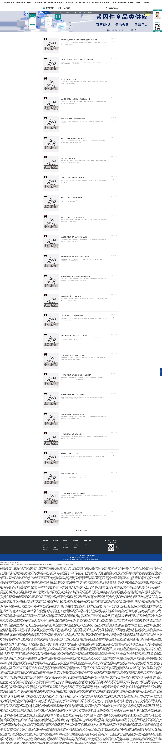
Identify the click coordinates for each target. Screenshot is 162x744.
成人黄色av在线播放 (61, 620)
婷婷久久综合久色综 (119, 647)
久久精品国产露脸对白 (156, 700)
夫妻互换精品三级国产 (112, 598)
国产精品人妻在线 (41, 691)
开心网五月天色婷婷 (51, 579)
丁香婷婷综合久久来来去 (49, 600)
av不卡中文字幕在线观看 (39, 571)
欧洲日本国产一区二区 (144, 626)
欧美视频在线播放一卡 (75, 609)
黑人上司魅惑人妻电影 (11, 647)
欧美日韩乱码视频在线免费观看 (22, 572)
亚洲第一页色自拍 (105, 662)
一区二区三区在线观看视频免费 (37, 600)
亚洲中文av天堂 (156, 579)
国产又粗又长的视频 (135, 639)
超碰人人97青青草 (126, 576)
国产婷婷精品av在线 (19, 577)
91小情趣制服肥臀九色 (99, 588)
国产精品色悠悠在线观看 (41, 623)
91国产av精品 (84, 574)
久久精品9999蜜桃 (95, 653)
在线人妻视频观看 (99, 652)
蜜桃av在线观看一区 (52, 649)
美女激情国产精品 (58, 593)
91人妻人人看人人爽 (121, 573)
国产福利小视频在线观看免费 (131, 653)
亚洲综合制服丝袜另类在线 (102, 683)
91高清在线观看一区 (112, 661)
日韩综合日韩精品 (8, 592)
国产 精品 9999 (140, 643)
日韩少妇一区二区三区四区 (151, 567)
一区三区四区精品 (41, 577)
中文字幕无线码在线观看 (115, 649)
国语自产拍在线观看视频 (44, 642)
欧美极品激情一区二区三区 (31, 682)
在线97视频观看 (23, 640)
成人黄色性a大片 (55, 586)
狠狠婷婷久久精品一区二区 (72, 610)
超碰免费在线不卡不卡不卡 (10, 659)
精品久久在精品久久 (119, 656)
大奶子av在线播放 (116, 657)
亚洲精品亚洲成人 (4, 595)
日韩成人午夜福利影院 (153, 628)
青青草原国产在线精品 (133, 657)
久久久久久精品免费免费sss (21, 612)
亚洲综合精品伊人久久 (9, 639)
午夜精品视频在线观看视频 (43, 696)
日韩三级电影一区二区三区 (73, 607)
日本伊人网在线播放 (136, 577)
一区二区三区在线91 (9, 567)
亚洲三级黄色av (11, 577)
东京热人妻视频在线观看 (27, 618)
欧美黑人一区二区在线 (124, 591)
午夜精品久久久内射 (64, 611)
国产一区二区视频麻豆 (140, 667)
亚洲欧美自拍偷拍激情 (36, 654)
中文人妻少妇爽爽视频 (32, 591)
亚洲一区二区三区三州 (138, 664)
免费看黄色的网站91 (27, 639)
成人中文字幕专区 (12, 605)
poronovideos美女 (7, 678)
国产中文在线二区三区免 (129, 683)
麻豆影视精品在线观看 (115, 643)
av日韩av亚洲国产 (105, 631)
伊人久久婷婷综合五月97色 (143, 628)
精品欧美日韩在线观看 (65, 578)
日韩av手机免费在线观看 (79, 587)
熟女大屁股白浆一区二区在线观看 (36, 637)
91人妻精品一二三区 (74, 680)
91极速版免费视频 (50, 699)
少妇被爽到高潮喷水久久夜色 (140, 606)
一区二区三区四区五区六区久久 (154, 615)
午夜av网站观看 (10, 615)
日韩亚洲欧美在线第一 (12, 666)
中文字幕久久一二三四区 (141, 567)
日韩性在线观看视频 (60, 614)
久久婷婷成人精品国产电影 (74, 662)
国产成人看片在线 (147, 630)
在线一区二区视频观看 (152, 591)
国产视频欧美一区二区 (107, 590)
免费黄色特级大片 (90, 573)
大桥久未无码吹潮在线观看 (119, 628)
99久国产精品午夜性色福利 (142, 615)
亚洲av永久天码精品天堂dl (144, 624)
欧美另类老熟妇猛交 (92, 596)
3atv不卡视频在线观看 (66, 656)
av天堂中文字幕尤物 (124, 601)
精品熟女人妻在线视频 (140, 652)
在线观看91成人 (89, 592)
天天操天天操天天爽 (65, 652)
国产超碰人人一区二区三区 (62, 657)
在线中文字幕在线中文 (149, 618)
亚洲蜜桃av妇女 (28, 702)
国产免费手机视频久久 (152, 666)
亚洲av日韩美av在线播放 (37, 702)
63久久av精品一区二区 (150, 672)
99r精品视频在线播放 (123, 574)
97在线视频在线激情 (94, 567)
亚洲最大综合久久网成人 (106, 692)
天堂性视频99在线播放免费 (6, 663)
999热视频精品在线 (105, 573)
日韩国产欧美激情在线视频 (75, 645)
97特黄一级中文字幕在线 (106, 650)
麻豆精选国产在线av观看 (109, 642)
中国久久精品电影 (42, 630)
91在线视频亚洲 (26, 681)
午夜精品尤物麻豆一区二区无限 (69, 629)
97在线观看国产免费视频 (111, 579)
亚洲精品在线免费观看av (16, 596)
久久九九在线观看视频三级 (84, 611)
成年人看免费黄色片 (11, 626)
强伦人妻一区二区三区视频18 (80, 658)
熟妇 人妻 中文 (118, 654)
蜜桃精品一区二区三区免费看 (57, 585)
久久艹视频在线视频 (30, 661)
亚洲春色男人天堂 (47, 611)
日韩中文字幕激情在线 (102, 658)
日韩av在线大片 (78, 620)
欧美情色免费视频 (134, 642)
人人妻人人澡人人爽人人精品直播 (20, 699)
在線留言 (85, 546)
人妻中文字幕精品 (140, 653)
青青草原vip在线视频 (52, 653)
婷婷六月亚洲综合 (99, 642)
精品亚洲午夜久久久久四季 (147, 579)
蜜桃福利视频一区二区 (103, 586)
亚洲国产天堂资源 (57, 600)
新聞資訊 (67, 12)
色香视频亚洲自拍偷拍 (41, 591)
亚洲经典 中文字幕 (24, 573)
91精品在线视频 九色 (56, 590)
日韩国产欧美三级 (46, 615)
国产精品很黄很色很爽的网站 (55, 582)
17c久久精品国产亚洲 (149, 691)
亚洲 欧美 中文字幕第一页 (100, 681)
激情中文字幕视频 (100, 591)
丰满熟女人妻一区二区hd (14, 701)
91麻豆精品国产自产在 (97, 607)
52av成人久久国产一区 (126, 673)
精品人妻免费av (27, 577)
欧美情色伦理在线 (111, 609)
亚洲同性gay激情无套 (8, 631)
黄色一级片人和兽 (36, 619)
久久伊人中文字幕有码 (138, 695)
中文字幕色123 (102, 656)
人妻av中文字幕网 (148, 656)
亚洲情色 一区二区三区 (78, 696)
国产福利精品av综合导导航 (148, 573)
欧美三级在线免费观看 (20, 602)
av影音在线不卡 (87, 586)
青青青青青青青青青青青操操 (136, 583)
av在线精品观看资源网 (129, 648)
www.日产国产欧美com (106, 592)
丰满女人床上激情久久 (135, 681)
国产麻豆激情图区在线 (38, 661)
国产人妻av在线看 (155, 656)
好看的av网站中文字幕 (4, 701)
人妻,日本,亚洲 (34, 576)
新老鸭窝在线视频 (77, 567)
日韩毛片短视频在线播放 (37, 609)
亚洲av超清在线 (41, 567)
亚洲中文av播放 (154, 577)
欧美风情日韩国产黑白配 (142, 692)
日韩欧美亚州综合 (49, 587)
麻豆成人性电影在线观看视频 (82, 602)
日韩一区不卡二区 (103, 604)
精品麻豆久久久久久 (54, 672)
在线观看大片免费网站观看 (107, 663)
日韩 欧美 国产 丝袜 (121, 600)
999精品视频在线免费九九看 (25, 588)
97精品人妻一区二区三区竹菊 (113, 602)
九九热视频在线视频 (126, 595)
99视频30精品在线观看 (125, 640)
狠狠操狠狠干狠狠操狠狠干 (132, 663)
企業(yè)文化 (45, 547)
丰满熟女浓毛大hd (49, 673)
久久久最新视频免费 (129, 573)
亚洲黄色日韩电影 (39, 590)
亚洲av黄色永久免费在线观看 (15, 623)
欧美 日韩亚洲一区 (151, 662)
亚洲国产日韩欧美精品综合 (41, 620)
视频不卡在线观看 (76, 676)
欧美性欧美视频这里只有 (104, 653)
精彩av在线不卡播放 (44, 619)
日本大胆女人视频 (79, 657)
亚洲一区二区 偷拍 (80, 588)
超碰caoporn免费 (103, 611)
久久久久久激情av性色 (17, 694)
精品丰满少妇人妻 (157, 635)
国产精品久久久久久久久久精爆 (63, 568)
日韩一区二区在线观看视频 (45, 690)
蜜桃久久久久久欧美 (5, 597)
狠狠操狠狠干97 (40, 605)
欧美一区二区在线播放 (23, 591)
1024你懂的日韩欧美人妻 (129, 658)
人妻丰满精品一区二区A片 (75, 637)
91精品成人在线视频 (106, 640)
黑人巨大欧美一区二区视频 (102, 671)
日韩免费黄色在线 (78, 593)
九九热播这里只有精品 (92, 572)
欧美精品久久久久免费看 (123, 615)
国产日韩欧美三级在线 (102, 567)
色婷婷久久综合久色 (86, 601)
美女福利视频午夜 (86, 669)
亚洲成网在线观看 (8, 621)
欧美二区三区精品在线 (116, 590)
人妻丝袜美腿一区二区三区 (56, 601)
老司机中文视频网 (47, 618)
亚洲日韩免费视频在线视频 (90, 581)
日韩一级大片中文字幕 (112, 629)
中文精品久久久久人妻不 (139, 610)
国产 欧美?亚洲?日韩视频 (30, 615)
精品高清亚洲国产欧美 (46, 588)
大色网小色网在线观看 (88, 687)
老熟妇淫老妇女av (40, 610)
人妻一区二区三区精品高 (29, 625)
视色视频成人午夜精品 (109, 656)
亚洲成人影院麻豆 (86, 624)
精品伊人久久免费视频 (25, 568)
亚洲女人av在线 (151, 578)
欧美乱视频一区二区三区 (128, 568)
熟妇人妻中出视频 (80, 634)
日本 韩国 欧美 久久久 (80, 583)
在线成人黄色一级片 (113, 587)
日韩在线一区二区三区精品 (150, 602)
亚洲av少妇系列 (55, 592)
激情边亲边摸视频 (26, 653)
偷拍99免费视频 (58, 644)
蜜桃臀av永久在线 (25, 567)
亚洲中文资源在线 (60, 577)
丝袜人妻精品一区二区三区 (93, 602)
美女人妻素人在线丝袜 (54, 637)
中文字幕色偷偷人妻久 (13, 587)
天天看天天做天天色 (100, 581)
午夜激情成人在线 (151, 629)
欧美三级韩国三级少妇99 (111, 610)
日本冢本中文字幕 (34, 577)
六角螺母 (65, 544)
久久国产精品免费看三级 (31, 652)
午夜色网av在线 (53, 650)
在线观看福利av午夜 (78, 601)
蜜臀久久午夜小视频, (31, 611)
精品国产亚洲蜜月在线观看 (92, 610)
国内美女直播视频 (104, 569)
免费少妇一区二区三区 (66, 576)
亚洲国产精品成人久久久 (103, 587)
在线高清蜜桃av (153, 620)
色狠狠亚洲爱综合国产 (53, 634)
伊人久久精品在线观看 (135, 576)
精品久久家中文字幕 (48, 612)
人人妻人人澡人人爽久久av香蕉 (131, 625)
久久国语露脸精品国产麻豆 (109, 572)
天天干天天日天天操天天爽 (108, 618)
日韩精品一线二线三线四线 (49, 598)
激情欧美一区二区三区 (95, 601)
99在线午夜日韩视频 (103, 638)
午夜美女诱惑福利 (118, 621)
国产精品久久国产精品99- (113, 567)
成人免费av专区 (81, 701)
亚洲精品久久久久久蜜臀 (42, 682)
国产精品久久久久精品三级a (46, 659)
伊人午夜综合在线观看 (70, 678)
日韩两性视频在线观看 (68, 694)
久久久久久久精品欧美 (46, 585)
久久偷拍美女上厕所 (152, 621)
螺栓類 (54, 544)
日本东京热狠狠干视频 (79, 652)
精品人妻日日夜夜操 (9, 704)
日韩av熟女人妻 (13, 576)
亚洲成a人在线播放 (78, 604)
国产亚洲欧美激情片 (57, 578)
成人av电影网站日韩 (99, 578)
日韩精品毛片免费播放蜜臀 (131, 631)
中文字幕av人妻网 (25, 694)
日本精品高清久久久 (61, 650)
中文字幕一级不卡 (122, 631)
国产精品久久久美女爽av (17, 687)
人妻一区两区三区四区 (21, 595)
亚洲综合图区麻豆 (99, 616)
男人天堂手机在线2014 (149, 610)
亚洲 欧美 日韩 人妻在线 (142, 619)
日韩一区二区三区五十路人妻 (140, 658)
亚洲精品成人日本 (85, 567)
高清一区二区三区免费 (143, 591)
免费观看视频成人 (93, 614)
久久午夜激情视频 (72, 596)
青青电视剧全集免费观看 (40, 573)
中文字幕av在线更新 (51, 624)
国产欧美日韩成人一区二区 (93, 638)
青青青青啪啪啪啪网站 (111, 694)
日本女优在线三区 (21, 661)
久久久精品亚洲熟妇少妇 (142, 572)
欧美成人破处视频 (148, 604)
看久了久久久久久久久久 (124, 624)
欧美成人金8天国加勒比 (148, 682)
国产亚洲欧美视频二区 (110, 620)
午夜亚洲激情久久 (70, 653)
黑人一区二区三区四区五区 (52, 572)
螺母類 (54, 547)
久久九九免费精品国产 (19, 607)
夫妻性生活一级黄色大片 (20, 590)
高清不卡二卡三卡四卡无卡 (68, 573)
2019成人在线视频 (151, 639)
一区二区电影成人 (126, 681)
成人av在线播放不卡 (51, 640)
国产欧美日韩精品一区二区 (5, 566)
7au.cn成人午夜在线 (154, 609)
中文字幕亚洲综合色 (30, 579)
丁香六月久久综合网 (34, 681)
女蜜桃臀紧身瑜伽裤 (118, 626)
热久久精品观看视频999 (68, 635)
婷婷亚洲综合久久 (134, 638)
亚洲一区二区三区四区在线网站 (106, 637)
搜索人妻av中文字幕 (101, 614)
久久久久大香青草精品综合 (25, 701)
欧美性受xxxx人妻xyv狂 (111, 604)
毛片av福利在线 (154, 630)
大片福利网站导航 (104, 644)
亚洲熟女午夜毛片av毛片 (52, 647)
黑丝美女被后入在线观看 (129, 598)
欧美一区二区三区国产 (126, 639)
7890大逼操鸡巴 (130, 586)
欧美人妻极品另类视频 (97, 643)
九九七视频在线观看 (146, 598)
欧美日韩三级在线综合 (54, 701)
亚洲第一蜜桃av (25, 621)
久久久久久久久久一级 (65, 671)
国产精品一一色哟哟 (91, 616)
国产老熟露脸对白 (149, 701)
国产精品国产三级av (18, 567)
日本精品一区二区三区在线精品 (79, 635)
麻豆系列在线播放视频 (40, 586)
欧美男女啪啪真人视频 (86, 590)
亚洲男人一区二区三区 (8, 686)
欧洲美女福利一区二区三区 (73, 611)
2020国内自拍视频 (147, 614)
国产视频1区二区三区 (46, 648)
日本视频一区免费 (143, 621)
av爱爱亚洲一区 (52, 581)
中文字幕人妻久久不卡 (155, 590)
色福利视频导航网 (9, 625)
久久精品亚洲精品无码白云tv (133, 629)
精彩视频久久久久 (118, 581)
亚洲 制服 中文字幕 (32, 688)
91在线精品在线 (138, 676)
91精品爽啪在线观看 (36, 626)
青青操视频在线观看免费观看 (102, 669)
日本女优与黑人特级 (65, 663)
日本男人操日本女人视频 (44, 667)
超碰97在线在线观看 (7, 583)
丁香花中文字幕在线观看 (34, 572)
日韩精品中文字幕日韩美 (89, 600)
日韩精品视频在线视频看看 (111, 675)
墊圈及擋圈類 (55, 549)
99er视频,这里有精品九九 (62, 654)
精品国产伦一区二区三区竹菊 (89, 630)
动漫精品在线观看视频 (47, 643)
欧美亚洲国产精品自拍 (41, 576)
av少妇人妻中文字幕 (60, 597)
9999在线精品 (53, 607)
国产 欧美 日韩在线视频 (52, 669)
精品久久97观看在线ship (139, 588)
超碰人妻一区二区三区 (142, 657)
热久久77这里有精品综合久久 (68, 567)
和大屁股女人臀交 (88, 634)
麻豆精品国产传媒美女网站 (11, 638)
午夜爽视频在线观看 (32, 616)
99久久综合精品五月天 (43, 677)
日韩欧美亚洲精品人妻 (96, 668)
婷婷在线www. (35, 614)
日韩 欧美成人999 (58, 656)
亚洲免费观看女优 (31, 685)
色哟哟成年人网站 (59, 638)
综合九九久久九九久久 (77, 697)
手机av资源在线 (33, 597)
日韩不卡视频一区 (122, 667)
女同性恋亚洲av (62, 678)
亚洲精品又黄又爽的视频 (138, 630)
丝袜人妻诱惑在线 (52, 677)
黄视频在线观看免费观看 (82, 616)
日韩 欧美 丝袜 (30, 612)
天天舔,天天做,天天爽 (131, 605)
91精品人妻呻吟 (93, 669)
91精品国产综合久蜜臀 (107, 685)
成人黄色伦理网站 (130, 606)
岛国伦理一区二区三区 (44, 582)
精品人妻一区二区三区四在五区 (23, 666)
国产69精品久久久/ (25, 624)
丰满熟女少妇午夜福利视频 (14, 614)
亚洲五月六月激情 (67, 626)
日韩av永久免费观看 (145, 650)
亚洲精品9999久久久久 (35, 582)
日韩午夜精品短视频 (114, 634)
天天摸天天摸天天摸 (19, 626)
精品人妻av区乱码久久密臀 (128, 678)
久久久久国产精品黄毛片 (73, 700)
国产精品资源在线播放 (33, 687)
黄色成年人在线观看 (110, 628)
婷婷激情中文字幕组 (75, 578)
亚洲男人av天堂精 (75, 614)
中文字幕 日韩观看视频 (76, 664)
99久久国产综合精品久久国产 (154, 676)
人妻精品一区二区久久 (10, 676)
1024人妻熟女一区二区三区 (127, 597)
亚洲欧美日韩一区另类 (102, 664)
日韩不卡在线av (77, 572)
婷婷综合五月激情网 (118, 635)
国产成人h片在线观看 (37, 593)
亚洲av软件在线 (29, 574)
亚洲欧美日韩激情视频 (130, 579)
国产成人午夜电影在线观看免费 (19, 644)
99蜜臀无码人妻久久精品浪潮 (7, 593)
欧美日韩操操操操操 (127, 680)
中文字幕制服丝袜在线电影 (27, 598)
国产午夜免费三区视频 (118, 618)
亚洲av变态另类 (22, 628)
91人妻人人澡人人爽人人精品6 (42, 634)
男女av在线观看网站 (37, 596)
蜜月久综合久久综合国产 (52, 657)
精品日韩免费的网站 (156, 614)
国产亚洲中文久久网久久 (143, 666)
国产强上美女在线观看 (130, 587)
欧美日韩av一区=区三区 (57, 609)
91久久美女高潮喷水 (93, 639)
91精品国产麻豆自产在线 (145, 673)
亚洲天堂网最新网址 (47, 590)
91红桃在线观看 (88, 629)
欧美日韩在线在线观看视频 (113, 671)
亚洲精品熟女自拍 (120, 658)
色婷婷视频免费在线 (35, 677)
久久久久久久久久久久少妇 (149, 596)
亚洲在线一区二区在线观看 (144, 663)
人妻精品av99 (100, 572)
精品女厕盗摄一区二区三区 (78, 621)
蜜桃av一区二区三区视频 (64, 690)
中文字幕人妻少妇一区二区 (17, 600)
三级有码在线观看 (13, 669)
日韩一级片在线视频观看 (113, 586)
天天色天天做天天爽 (47, 601)
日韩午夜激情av (33, 623)
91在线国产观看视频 (126, 583)
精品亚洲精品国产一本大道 (60, 579)
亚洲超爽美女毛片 (111, 644)
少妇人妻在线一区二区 (97, 686)
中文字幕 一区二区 (148, 700)
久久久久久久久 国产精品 (66, 675)
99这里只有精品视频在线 (146, 590)
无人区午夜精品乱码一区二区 (7, 696)
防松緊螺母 (65, 547)
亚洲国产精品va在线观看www (134, 590)
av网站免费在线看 (125, 691)
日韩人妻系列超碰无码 (48, 610)
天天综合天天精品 (20, 650)
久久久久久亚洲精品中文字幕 (40, 579)
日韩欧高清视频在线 (133, 593)
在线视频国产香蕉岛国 (118, 681)
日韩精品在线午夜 (149, 635)
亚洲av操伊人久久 (122, 586)
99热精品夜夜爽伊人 (142, 574)
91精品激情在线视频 (62, 647)
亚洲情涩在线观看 (82, 576)
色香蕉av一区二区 (148, 592)
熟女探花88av (25, 616)
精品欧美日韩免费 (57, 576)
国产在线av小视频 (13, 571)
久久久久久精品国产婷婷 (30, 659)
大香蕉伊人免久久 (156, 611)
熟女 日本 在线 (93, 642)
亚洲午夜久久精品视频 (107, 652)
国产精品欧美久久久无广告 (55, 615)
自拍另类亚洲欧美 (17, 696)
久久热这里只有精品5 (98, 635)
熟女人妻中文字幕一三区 (21, 579)
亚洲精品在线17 (29, 628)
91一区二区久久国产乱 (121, 606)
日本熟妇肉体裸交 (60, 645)
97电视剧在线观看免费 (96, 640)
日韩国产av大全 (51, 626)
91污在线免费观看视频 (29, 571)
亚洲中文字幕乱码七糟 (102, 609)
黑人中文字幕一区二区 (136, 680)
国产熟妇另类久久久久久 (35, 653)
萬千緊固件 (91, 559)
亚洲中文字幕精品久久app (25, 645)
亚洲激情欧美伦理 (38, 692)
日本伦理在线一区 (16, 592)
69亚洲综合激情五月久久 (105, 593)
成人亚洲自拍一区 (88, 701)
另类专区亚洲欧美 (72, 588)
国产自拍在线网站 (42, 572)
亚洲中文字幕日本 (84, 572)
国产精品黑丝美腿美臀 (152, 571)
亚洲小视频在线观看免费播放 (122, 582)
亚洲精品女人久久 (66, 638)
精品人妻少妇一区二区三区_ (54, 619)
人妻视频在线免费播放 (120, 579)
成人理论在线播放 (43, 657)
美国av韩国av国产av (104, 582)
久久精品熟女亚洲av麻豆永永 (128, 581)
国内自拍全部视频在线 (76, 659)
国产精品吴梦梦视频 (59, 626)
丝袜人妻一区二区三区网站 (97, 691)
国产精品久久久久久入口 (38, 671)
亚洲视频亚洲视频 (56, 702)
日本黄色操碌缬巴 (93, 626)
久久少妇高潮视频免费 (155, 697)
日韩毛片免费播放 (32, 633)
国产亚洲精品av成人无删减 (20, 610)
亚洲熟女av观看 (80, 654)
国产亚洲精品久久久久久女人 (78, 688)
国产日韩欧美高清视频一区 (18, 625)
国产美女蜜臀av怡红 (108, 591)
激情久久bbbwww (74, 666)
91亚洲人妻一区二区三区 (109, 581)
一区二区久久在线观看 (87, 650)
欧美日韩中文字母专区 (110, 576)
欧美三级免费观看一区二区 (70, 583)
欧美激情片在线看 (157, 701)
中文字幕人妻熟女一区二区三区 (19, 569)
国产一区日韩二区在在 (151, 581)
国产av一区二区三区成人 (28, 604)
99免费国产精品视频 (52, 597)
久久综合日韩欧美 (113, 605)
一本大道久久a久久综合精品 (63, 685)
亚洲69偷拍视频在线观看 (136, 650)
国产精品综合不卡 (17, 695)
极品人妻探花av (74, 638)
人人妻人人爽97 (67, 639)
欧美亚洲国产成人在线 (145, 612)
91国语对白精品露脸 (72, 606)
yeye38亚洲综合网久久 (133, 624)
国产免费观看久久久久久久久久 (152, 566)
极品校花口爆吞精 (17, 662)
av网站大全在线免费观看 (156, 587)
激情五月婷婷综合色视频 (66, 628)
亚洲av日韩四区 (120, 598)
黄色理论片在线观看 (19, 604)
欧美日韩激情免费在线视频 (95, 648)
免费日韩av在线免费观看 (13, 628)
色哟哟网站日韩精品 (71, 683)
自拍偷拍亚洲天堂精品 (84, 639)
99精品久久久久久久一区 (50, 635)
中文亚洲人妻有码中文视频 (96, 571)
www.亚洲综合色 (61, 634)
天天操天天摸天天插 (55, 664)
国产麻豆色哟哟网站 (71, 586)
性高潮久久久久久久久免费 (8, 649)
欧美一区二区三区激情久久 (68, 601)
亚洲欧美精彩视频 (153, 677)
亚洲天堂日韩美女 (124, 593)
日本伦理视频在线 (88, 640)
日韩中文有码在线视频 (11, 612)
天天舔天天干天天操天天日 (125, 650)
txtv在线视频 (152, 650)
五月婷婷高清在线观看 (57, 587)
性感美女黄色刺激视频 (71, 592)
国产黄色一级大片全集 (25, 696)
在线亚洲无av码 (12, 637)
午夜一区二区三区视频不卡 (104, 577)
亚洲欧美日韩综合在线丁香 (13, 591)
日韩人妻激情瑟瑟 (52, 595)
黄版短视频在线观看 (95, 566)
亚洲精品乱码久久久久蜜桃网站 (14, 642)
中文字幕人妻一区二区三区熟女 (103, 605)
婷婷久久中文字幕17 (72, 616)
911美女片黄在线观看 (126, 621)
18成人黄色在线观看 (136, 621)
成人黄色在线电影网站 (18, 601)
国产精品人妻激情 (24, 662)
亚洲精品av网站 (13, 581)
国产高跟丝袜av (68, 624)
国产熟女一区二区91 (26, 649)
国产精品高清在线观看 (27, 686)
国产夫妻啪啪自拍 (118, 633)
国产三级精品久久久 (4, 611)
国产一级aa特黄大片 (80, 629)
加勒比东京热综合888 (130, 676)
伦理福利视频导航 (46, 607)
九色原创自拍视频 (121, 567)
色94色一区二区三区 (127, 616)
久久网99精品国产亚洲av (38, 656)
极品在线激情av (97, 687)
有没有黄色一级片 (34, 700)
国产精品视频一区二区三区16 (11, 658)
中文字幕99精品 (62, 630)
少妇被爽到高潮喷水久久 (109, 588)
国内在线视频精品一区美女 (18, 615)
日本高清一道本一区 (106, 571)
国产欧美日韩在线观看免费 (111, 614)
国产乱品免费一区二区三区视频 (111, 615)
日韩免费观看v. (113, 676)
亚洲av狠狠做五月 (116, 591)
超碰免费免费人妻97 (49, 691)
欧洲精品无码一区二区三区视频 (6, 654)
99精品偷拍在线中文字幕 (28, 706)
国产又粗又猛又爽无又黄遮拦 (71, 630)
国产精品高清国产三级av (52, 591)
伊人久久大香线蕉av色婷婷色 (58, 574)
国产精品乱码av (47, 637)
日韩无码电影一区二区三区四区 (50, 688)
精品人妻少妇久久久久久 (132, 644)
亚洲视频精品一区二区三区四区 (116, 568)
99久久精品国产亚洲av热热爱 (153, 585)
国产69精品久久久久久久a (74, 571)
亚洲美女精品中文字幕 (100, 596)
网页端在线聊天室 (47, 606)
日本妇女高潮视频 (56, 659)
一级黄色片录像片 (129, 596)
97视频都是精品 (101, 583)
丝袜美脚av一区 (27, 576)
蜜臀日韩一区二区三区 (149, 653)
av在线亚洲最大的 (135, 566)
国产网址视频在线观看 (57, 567)
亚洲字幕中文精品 (85, 659)
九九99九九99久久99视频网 (153, 576)
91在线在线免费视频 (73, 701)
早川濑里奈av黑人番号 (125, 685)
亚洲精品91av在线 (75, 656)
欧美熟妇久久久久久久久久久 (37, 607)
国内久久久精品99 (65, 582)
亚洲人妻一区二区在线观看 (109, 578)
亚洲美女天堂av (97, 699)
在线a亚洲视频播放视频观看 (112, 690)
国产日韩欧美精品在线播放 (77, 624)
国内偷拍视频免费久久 (129, 600)
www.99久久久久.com (107, 607)
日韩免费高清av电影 (133, 623)
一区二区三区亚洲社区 (61, 595)
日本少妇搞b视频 (149, 593)
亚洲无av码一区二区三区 (53, 685)
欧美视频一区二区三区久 (97, 663)
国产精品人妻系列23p (109, 626)
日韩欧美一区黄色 (38, 615)
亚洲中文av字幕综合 (129, 664)
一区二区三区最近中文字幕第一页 (22, 637)
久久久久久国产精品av (5, 596)
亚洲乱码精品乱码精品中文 (86, 663)
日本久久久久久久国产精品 (8, 607)
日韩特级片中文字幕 (45, 654)
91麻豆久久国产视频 (79, 633)
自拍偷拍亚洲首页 (40, 633)
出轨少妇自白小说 (98, 600)
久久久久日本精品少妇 (30, 640)
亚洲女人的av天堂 (66, 642)
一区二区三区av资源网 (136, 612)
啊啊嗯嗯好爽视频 (41, 587)
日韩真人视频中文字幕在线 (78, 649)
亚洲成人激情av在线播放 (117, 592)
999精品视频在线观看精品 (24, 587)
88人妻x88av (80, 630)
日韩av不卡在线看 (17, 619)
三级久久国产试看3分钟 (58, 573)
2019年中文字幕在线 (26, 677)
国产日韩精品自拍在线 (67, 598)
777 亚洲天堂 (73, 605)
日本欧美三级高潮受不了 (44, 650)
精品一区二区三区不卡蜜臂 (95, 624)
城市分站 (90, 12)
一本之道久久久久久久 (30, 635)
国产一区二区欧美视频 (36, 574)
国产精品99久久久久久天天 (41, 597)
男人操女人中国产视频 (16, 578)
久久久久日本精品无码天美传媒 (34, 629)
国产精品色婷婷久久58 (60, 625)
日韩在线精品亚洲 (64, 606)
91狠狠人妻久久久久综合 (85, 609)
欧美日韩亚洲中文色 (48, 671)
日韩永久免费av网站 (58, 569)
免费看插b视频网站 (133, 572)
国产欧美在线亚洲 (20, 571)
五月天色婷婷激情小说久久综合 (48, 593)
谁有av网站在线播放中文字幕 (45, 686)
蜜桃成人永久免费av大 (127, 686)
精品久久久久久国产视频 (75, 566)
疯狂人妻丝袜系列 (85, 577)
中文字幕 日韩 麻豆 (105, 634)
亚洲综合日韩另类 (56, 675)
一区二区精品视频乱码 (107, 691)
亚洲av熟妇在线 (146, 609)
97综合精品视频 (8, 706)
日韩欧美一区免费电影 (31, 605)
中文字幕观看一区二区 (76, 631)
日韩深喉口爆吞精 (65, 662)
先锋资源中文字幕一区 (22, 611)
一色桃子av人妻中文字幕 (72, 591)
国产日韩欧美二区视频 (96, 568)
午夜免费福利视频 (69, 643)
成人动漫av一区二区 (93, 606)
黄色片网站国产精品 (66, 605)
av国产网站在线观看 (118, 678)
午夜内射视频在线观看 (10, 590)
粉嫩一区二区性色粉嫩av (89, 688)
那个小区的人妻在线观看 (154, 583)
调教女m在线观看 (124, 590)
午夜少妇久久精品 (63, 586)
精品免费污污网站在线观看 (58, 612)
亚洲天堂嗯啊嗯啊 (145, 586)
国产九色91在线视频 (17, 630)
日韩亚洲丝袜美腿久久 (44, 568)
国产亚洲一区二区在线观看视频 (91, 683)
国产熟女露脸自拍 (66, 585)
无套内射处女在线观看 (26, 657)
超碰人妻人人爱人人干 (34, 666)
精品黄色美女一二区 (119, 572)
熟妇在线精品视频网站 (140, 604)
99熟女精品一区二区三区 (25, 582)
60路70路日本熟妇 (53, 654)
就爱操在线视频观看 (147, 643)
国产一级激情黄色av (86, 677)
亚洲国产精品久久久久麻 (155, 598)
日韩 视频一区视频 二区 (42, 647)
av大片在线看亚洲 (17, 649)
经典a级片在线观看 (115, 624)
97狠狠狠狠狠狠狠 (52, 568)
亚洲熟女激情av (94, 705)
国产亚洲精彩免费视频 (114, 577)
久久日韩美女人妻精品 (69, 597)
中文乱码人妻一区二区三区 (148, 683)
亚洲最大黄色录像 (127, 642)
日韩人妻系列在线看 (63, 592)
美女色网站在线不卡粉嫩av (144, 677)
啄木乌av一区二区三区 (142, 607)
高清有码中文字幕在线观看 (26, 619)
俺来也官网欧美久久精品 (38, 706)
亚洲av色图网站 (145, 583)
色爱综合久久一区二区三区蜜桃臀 (137, 704)
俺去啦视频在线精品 (155, 605)
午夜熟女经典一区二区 (70, 672)
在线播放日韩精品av (55, 588)
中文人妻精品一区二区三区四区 (141, 571)
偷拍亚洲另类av (6, 576)
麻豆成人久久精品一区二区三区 (8, 681)
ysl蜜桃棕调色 (15, 663)
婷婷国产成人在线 (13, 692)
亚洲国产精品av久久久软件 (31, 691)
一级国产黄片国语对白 (85, 637)
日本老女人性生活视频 (94, 577)
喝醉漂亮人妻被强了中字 (109, 695)
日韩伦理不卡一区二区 (150, 667)
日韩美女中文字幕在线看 (89, 588)
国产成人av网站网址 (10, 606)
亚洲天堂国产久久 (12, 595)
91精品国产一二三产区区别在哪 (128, 654)
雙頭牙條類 (55, 546)
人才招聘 (85, 544)
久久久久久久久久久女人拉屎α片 (27, 566)
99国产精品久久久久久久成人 (34, 581)
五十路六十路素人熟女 (56, 566)
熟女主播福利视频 (101, 576)
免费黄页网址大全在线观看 (48, 656)
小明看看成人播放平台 (15, 566)
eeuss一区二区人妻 (79, 586)
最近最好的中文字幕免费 (117, 616)
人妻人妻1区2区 (131, 571)
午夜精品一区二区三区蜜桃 (142, 631)
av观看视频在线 (102, 628)
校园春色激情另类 (18, 700)
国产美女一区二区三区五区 (146, 669)
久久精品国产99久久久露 (9, 643)
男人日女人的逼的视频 (38, 566)
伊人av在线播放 (37, 578)
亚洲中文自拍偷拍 (70, 604)
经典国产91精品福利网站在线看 (96, 677)
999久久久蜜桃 (98, 595)
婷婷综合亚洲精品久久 (52, 681)
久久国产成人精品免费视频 (138, 592)
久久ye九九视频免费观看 (133, 675)
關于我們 (53, 12)
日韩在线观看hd (11, 700)
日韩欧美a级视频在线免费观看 (62, 571)
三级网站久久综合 (60, 688)
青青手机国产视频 (6, 582)
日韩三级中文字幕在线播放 (120, 588)
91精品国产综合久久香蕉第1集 (31, 602)
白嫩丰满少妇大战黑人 (104, 619)
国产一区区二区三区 (47, 566)
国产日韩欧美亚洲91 (64, 596)
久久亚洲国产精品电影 (42, 638)
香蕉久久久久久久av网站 (97, 678)
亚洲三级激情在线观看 (55, 648)
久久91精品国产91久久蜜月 (8, 604)
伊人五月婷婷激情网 (56, 621)
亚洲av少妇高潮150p (21, 635)
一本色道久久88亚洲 (28, 626)
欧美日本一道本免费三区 (14, 633)
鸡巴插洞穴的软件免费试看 (7, 673)
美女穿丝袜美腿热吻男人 (139, 611)
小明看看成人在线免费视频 (153, 645)
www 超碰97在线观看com (38, 618)
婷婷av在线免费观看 (55, 690)
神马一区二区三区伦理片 (64, 701)
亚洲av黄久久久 (131, 601)
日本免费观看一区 (5, 692)
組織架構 (45, 549)
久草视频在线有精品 (54, 678)
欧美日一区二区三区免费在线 (29, 601)
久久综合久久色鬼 (7, 578)
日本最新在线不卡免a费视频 (7, 598)
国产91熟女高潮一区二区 (62, 591)
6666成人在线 (67, 645)
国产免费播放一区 (95, 579)
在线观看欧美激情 (87, 672)
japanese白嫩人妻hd (139, 587)
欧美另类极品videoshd (68, 574)
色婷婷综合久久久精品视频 (113, 638)
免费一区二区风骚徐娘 (85, 626)
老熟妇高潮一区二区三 (12, 691)
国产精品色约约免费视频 (56, 618)
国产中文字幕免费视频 (114, 601)
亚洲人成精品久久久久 (13, 682)
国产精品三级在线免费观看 (27, 656)
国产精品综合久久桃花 (34, 568)
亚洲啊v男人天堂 (137, 598)
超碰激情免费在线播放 (75, 615)
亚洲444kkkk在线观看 (65, 566)
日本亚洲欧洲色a (111, 569)
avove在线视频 (147, 654)
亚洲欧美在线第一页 (67, 569)
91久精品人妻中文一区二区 (62, 607)
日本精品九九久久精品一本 (86, 673)
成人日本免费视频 (155, 601)
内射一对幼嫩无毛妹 (80, 681)
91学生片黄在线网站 (30, 644)
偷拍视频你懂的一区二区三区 (125, 577)
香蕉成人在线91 (97, 573)
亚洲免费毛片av (63, 610)
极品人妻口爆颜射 (92, 682)
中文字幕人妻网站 (132, 652)
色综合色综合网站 (122, 637)
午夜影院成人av (39, 663)
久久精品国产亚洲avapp (47, 609)
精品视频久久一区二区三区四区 (64, 666)
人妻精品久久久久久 (130, 578)
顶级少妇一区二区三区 (64, 588)
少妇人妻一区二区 (61, 676)
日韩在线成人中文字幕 (135, 673)
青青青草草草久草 (133, 607)
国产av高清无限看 (97, 645)
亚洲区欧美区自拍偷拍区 (38, 598)
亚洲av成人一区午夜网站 (37, 643)
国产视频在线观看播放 (50, 583)
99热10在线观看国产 (34, 567)
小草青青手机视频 (105, 649)
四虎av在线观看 (8, 568)
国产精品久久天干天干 (87, 668)
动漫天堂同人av (46, 628)
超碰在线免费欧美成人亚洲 (6, 574)
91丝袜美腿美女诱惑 (44, 581)
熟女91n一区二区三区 (103, 629)
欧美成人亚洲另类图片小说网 (50, 571)
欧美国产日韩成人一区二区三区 (89, 657)
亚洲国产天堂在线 (93, 618)
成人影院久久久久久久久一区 (55, 628)
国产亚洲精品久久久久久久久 (20, 652)
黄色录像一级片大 (49, 576)
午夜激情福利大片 (55, 643)
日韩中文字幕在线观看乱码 (83, 618)
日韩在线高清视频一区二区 (110, 630)
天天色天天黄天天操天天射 (129, 569)
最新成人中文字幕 (17, 624)
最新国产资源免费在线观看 (52, 602)
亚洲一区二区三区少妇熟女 (84, 656)
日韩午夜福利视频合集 (130, 604)
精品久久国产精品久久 (121, 614)
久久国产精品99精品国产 (83, 638)
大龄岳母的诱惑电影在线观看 (22, 683)
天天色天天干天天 (140, 700)
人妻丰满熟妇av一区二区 (116, 593)
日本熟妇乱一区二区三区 (105, 676)
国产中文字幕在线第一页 (110, 596)
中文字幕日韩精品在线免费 (86, 568)
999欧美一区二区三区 (116, 607)
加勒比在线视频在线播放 (68, 673)
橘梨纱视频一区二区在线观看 (16, 616)
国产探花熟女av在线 (103, 566)
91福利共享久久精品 (53, 696)
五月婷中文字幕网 (68, 676)
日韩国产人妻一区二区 (30, 631)
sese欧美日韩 (48, 621)
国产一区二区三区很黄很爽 (85, 598)
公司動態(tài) (76, 544)
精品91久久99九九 (31, 586)
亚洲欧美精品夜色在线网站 (86, 619)
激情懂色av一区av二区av (27, 593)
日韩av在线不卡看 (8, 573)
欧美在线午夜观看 (156, 637)
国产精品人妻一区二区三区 (83, 591)
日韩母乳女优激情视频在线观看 (91, 583)
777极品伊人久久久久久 (84, 614)
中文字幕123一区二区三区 (142, 644)
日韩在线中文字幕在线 (134, 591)
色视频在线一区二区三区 (40, 635)
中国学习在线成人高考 (96, 597)
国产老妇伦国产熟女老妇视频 (139, 597)
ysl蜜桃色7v (49, 592)
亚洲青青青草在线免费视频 (7, 630)
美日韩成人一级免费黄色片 (13, 586)
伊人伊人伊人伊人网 (51, 700)
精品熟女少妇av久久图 (138, 568)
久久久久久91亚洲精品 (86, 579)
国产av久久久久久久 (51, 638)
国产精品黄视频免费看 (138, 573)
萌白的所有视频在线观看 (39, 612)
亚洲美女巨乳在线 (129, 614)
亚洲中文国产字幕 (112, 600)
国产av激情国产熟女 (8, 687)
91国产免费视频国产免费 (9, 652)
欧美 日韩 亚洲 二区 (69, 572)
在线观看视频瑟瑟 (48, 567)
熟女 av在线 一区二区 (119, 569)
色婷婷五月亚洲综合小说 (65, 637)
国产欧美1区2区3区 (96, 650)
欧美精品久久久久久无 (86, 585)
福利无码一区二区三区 (58, 639)
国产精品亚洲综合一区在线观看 (9, 683)
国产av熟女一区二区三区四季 (88, 704)
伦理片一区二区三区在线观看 (35, 705)
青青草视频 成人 (72, 657)
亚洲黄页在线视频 (70, 579)
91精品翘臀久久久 (58, 598)
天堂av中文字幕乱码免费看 (138, 596)
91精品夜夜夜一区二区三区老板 (70, 581)
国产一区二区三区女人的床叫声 (13, 640)
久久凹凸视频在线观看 (16, 568)
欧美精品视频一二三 (88, 649)
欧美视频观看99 (27, 607)
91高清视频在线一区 (62, 604)
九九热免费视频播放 (126, 704)
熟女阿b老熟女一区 (96, 582)
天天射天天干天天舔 (19, 690)
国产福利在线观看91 (58, 668)
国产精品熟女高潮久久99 (123, 629)
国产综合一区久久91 (106, 595)
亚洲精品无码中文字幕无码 (51, 577)
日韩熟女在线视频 (112, 648)
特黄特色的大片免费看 (23, 663)
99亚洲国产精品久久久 (38, 606)
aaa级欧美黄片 (58, 605)
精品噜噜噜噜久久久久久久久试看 (12, 645)
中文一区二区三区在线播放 (85, 571)
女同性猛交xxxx (112, 647)
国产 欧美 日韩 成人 (153, 586)
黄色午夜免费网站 (86, 654)
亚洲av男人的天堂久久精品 (30, 569)
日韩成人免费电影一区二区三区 (84, 685)
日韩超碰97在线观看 (148, 611)
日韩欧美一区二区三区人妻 (133, 662)
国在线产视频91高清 (55, 611)
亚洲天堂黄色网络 (64, 686)
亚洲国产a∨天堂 (20, 576)
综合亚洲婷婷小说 (133, 691)
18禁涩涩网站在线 (151, 696)
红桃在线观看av (105, 600)
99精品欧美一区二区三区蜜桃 (87, 620)
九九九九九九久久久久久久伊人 (154, 675)
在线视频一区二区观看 (59, 583)
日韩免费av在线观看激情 (46, 629)
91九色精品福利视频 (46, 663)
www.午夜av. (101, 615)
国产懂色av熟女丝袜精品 (103, 647)
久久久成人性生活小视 (140, 569)
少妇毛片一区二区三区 (107, 616)
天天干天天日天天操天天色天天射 (86, 607)
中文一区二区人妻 (77, 574)
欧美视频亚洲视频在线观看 (42, 616)
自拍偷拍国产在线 (107, 667)
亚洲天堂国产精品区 (7, 629)
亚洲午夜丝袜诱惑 (92, 591)
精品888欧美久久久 (142, 635)
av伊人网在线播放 (41, 639)
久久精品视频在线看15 (132, 574)
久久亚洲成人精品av (26, 695)
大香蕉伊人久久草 (53, 683)
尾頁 (86, 530)
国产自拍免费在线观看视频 (54, 596)
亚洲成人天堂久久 (16, 573)
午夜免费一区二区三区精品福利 (114, 566)
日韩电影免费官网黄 (98, 704)
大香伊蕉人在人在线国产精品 (35, 585)
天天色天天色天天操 (90, 699)
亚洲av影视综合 (23, 583)
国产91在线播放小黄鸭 (24, 597)
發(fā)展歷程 (45, 546)
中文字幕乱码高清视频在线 (76, 704)
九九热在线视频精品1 (152, 633)
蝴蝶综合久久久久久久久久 (103, 623)
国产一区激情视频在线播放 (22, 581)
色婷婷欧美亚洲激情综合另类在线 (88, 694)
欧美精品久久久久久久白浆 (92, 658)
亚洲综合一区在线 (37, 680)
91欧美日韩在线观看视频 (40, 631)
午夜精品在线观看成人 (73, 582)
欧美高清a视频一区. (35, 657)
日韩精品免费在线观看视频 (120, 578)
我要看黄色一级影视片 (17, 657)
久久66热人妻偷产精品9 (124, 602)
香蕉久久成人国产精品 (138, 600)
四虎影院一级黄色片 (91, 574)
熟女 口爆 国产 (47, 678)
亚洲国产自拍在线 (65, 600)
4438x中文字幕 (137, 578)
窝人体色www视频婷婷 (24, 592)
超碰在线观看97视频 (92, 671)
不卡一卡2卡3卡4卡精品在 (116, 639)
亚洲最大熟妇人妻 (60, 681)
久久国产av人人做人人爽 (77, 577)
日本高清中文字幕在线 (119, 683)
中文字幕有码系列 (68, 577)
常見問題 (75, 547)
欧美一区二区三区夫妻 (22, 669)
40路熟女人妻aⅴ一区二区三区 (6, 702)
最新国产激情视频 (119, 680)
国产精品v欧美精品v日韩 (123, 623)
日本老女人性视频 (143, 576)
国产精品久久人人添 (6, 705)
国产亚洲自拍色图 (35, 690)
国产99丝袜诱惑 (49, 631)
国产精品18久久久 (157, 653)
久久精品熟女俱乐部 (85, 623)
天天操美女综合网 (44, 653)
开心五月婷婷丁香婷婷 (112, 606)
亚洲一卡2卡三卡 (31, 675)
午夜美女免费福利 (46, 672)
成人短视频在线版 (140, 623)
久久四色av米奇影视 (88, 597)
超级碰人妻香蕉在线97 (157, 647)
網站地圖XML (96, 559)
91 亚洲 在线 (113, 666)
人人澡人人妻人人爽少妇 (145, 577)
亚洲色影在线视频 (140, 691)
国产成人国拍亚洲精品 (78, 597)
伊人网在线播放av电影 (137, 688)
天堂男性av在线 (15, 629)
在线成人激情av (106, 701)
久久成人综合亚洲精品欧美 (85, 615)
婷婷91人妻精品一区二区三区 (148, 595)
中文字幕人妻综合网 (33, 638)
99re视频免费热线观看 (95, 654)
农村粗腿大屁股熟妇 (143, 662)
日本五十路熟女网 (114, 571)
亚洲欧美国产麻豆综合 (126, 626)
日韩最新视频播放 (156, 664)
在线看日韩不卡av (32, 704)
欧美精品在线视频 (45, 595)
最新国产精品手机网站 (75, 626)
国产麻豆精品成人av (16, 648)
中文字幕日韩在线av (143, 685)
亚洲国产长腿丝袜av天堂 (77, 668)
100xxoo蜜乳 (125, 572)
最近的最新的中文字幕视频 (23, 634)
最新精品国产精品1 (78, 579)
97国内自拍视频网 (116, 685)
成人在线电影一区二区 (21, 668)
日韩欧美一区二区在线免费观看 (108, 585)
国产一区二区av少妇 (11, 653)
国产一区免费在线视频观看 (126, 566)
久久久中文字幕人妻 (16, 583)
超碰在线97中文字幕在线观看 (7, 601)
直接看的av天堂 (74, 642)
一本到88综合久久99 (87, 692)
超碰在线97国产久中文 (149, 648)
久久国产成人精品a (69, 696)
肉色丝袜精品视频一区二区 (71, 595)
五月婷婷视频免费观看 (75, 639)
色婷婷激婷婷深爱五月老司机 (92, 576)
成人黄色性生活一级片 (11, 602)
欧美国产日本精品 (103, 602)
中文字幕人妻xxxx (61, 572)
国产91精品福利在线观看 (47, 574)
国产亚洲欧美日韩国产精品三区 (154, 634)
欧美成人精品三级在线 (96, 634)
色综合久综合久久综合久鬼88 (23, 638)
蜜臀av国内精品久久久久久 (127, 592)
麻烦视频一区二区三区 (117, 691)
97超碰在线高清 (43, 592)
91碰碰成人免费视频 (31, 676)
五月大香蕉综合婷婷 (49, 573)
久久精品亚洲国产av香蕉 (30, 590)
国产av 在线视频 (53, 645)
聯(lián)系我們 (82, 12)
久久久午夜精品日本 (154, 624)
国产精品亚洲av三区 (95, 586)
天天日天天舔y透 (48, 586)
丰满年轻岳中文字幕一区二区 (137, 609)
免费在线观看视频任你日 (135, 649)
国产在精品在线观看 (156, 604)
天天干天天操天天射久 (142, 585)
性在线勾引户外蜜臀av (109, 583)
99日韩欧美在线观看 (79, 672)
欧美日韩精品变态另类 (13, 661)
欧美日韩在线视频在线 (40, 668)
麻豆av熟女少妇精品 (74, 685)
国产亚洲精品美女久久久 (102, 606)
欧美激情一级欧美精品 (84, 676)
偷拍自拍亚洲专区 (65, 682)
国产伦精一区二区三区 (100, 574)
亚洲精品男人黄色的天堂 (95, 676)
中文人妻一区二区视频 (77, 669)
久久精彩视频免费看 (50, 569)
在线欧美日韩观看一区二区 (44, 645)
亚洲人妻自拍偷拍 (106, 612)
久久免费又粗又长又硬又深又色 (89, 625)
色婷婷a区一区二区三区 (43, 687)
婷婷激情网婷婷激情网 (52, 616)
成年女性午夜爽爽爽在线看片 (108, 633)
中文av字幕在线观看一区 (125, 649)
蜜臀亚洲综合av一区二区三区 (46, 578)
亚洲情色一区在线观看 (65, 590)
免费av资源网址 (31, 573)
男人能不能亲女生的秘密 (41, 676)
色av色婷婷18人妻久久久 (32, 669)
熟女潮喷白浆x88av (117, 652)
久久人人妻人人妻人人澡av (75, 568)
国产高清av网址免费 (115, 692)
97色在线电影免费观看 (42, 669)
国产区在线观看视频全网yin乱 (6, 618)
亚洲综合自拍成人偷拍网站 (62, 616)
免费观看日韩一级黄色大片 (41, 640)
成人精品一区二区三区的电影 (153, 572)
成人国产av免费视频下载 (37, 628)
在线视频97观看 (79, 705)
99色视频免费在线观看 (93, 647)
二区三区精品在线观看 (60, 624)
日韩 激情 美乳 (142, 566)
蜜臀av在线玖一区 (117, 583)
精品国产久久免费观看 (15, 582)
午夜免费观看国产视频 (17, 621)
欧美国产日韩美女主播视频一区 (19, 631)
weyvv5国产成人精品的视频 (94, 644)
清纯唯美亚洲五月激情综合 (76, 585)
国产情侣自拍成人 (113, 662)
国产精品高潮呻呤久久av (60, 640)
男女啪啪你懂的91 (75, 598)
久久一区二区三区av (151, 619)
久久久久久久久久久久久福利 (125, 638)
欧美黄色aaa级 (146, 686)
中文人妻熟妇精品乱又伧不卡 (120, 696)
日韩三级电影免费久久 (120, 596)
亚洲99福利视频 (121, 634)
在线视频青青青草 (12, 650)
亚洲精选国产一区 (41, 614)
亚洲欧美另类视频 (95, 604)
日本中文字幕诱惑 (153, 626)
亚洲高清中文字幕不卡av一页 (27, 596)
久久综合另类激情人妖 (96, 692)
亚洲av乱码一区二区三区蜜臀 (83, 642)
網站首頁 (46, 12)
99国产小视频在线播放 (87, 643)
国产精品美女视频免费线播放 (49, 605)
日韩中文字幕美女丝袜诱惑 (131, 585)
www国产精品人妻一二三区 (94, 661)
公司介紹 (45, 544)
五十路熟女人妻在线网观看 (82, 596)
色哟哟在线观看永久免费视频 (11, 634)
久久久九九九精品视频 (42, 602)
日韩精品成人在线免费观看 (116, 645)
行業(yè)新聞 (76, 546)
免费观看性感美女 (120, 611)
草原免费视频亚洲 (26, 667)
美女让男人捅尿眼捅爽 (122, 571)
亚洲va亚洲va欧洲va (18, 593)
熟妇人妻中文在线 (141, 701)
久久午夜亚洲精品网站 (95, 611)
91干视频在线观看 (95, 615)
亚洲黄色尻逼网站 (72, 705)
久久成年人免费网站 (48, 662)
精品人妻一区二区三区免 (11, 579)
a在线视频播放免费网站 (36, 588)
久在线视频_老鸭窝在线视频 (23, 585)
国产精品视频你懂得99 (153, 694)
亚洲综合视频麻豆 (18, 643)
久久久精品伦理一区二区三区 (82, 605)
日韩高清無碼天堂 (112, 582)
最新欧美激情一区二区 (123, 619)
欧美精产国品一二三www (145, 681)
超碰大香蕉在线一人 (41, 583)
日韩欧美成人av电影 (153, 582)
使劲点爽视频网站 (112, 573)
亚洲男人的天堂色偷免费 (144, 582)
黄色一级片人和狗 (147, 678)
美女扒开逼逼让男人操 (31, 699)
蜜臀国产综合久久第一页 (96, 631)
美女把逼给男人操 (118, 576)
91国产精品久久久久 (152, 685)
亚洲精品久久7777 (43, 649)
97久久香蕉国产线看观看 (148, 568)
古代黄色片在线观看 (75, 661)
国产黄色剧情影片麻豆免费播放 (61, 699)
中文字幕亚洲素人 (80, 687)
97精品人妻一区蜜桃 (93, 623)
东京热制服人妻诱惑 (133, 602)
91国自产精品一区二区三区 (139, 618)
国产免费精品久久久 (34, 587)
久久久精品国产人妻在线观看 (107, 597)
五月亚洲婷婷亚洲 (74, 576)
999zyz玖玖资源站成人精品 (6, 644)
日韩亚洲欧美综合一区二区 (49, 661)
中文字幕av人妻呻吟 (92, 605)
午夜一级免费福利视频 (120, 682)
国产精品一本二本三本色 (71, 692)
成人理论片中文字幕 (130, 588)
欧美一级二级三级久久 (61, 683)
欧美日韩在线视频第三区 (51, 623)
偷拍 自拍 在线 (150, 658)
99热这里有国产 (95, 587)
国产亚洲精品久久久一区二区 (151, 569)
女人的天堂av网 (79, 692)
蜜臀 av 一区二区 (144, 578)
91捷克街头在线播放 (6, 669)
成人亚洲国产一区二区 (7, 569)
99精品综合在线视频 (79, 653)
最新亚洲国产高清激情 (23, 586)
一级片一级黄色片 (148, 588)
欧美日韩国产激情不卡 (86, 604)
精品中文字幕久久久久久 (133, 582)
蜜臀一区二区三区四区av (87, 697)
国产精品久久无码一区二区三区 (19, 574)
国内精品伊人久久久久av (87, 593)
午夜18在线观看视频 (110, 621)
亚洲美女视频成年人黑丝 (147, 616)
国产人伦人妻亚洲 (65, 618)
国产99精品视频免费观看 (50, 625)
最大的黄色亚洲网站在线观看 (57, 629)
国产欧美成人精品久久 (18, 606)
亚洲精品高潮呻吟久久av (86, 631)
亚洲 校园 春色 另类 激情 (40, 625)
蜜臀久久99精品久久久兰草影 (116, 595)
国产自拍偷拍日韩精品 (76, 569)
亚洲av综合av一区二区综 (86, 612)
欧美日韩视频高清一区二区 (89, 621)
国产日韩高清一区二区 (127, 699)
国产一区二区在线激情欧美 (140, 637)
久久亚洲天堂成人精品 (118, 642)
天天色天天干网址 (16, 654)
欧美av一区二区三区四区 (32, 583)
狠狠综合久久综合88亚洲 (146, 649)
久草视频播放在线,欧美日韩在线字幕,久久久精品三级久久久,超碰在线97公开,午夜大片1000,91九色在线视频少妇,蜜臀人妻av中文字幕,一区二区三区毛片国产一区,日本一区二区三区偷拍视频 (74, 2)
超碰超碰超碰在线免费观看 (115, 640)
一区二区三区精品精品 (84, 661)
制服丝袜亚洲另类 (42, 700)
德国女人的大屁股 (72, 600)
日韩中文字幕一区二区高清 (94, 569)
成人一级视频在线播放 (73, 618)
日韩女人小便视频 (20, 664)
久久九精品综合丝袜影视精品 (99, 620)
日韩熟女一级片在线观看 (131, 567)
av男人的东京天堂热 (85, 569)
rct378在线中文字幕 (106, 643)
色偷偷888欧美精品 (135, 705)
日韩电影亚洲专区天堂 (52, 620)
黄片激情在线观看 (121, 659)
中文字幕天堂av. (16, 588)
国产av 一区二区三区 (66, 644)
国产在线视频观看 (108, 574)
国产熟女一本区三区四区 (78, 650)
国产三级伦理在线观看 (84, 644)
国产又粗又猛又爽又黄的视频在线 (148, 699)
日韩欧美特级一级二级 (127, 661)
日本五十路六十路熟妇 (134, 685)
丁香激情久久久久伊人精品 (65, 631)
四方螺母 (65, 546)
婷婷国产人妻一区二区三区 (146, 659)
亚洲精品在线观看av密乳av (51, 676)
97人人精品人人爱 (64, 619)
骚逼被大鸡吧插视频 (88, 667)
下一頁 (83, 530)
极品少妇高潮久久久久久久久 (82, 606)
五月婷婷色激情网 (60, 623)
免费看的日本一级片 (121, 587)
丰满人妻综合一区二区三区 (10, 572)
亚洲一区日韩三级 (62, 672)
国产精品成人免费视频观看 (68, 587)
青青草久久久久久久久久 (85, 566)
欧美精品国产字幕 (155, 588)
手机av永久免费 (154, 612)
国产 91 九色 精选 (38, 601)
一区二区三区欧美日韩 (132, 702)
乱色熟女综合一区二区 (24, 705)
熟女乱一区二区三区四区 (151, 606)
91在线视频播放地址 (26, 630)
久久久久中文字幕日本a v (143, 625)
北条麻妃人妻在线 (143, 629)
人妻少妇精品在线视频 (77, 691)
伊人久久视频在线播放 (37, 672)
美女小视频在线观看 (91, 595)
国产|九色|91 (89, 582)
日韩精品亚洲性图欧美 (35, 649)
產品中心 (60, 12)
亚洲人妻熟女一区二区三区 (108, 678)
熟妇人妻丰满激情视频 (125, 607)
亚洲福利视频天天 (8, 657)
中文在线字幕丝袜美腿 (4, 637)
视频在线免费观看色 (109, 625)
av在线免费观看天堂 (28, 690)
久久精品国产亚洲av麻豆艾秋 (80, 573)
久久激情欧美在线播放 (93, 675)
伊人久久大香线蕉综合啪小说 (16, 667)
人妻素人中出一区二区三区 (96, 612)
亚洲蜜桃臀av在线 (123, 643)
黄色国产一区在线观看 (120, 664)
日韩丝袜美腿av (33, 694)
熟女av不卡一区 (120, 661)
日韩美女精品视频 (87, 587)
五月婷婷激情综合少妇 (41, 569)
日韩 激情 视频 (116, 574)
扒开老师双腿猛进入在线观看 (21, 676)
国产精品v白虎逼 (147, 600)
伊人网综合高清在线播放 (111, 682)
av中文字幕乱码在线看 (97, 592)
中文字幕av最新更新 (64, 705)
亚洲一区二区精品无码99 (13, 585)
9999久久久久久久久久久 (5, 664)
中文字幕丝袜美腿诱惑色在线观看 (56, 642)
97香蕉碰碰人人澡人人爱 (59, 633)
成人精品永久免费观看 (6, 609)
